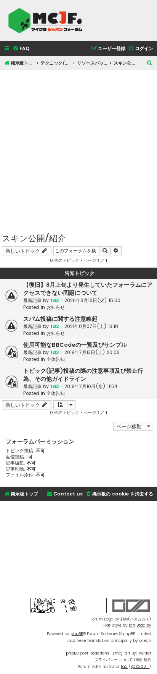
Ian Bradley (140, 625)
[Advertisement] (78, 148)
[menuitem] (21, 49)
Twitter (144, 653)
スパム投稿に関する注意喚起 (60, 319)
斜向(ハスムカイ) (135, 619)
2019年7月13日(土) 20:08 (92, 352)
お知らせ (55, 307)
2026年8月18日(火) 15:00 (92, 300)
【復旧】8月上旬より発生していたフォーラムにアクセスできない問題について (87, 289)
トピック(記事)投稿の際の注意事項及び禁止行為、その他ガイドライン (83, 375)
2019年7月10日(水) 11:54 (90, 386)
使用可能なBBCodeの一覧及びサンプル (75, 345)
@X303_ (140, 666)
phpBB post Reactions (87, 653)
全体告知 (55, 359)
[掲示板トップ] (47, 20)
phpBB (76, 634)
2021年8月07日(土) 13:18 (91, 326)
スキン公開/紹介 (34, 238)
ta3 (54, 300)
